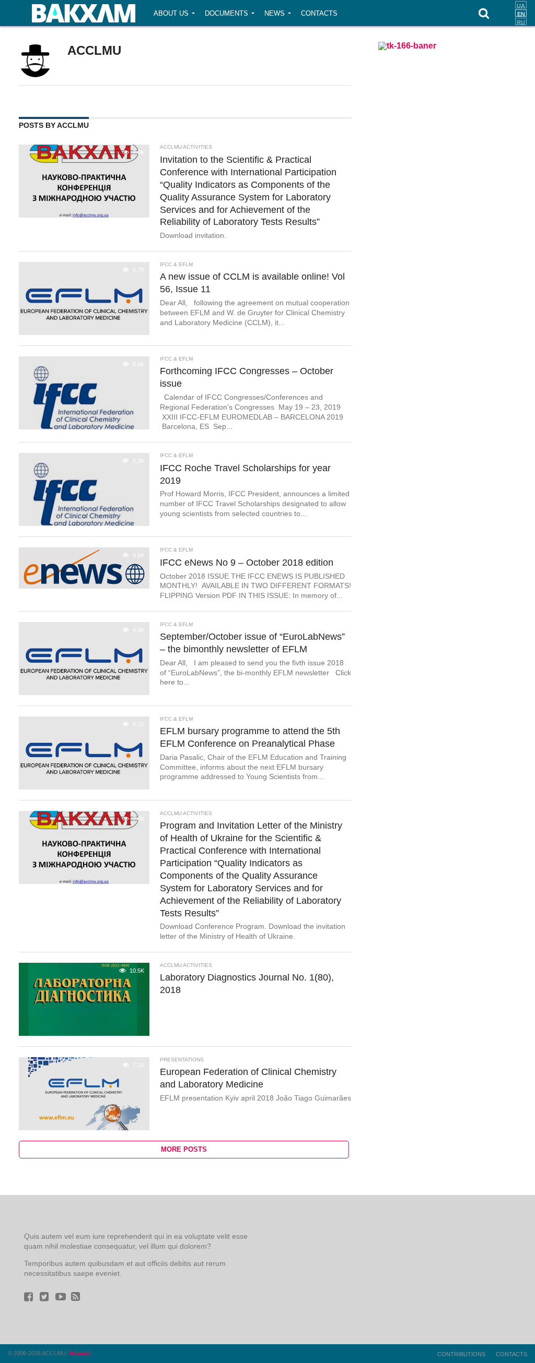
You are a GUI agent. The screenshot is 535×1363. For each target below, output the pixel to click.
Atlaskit (79, 1353)
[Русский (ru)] (521, 21)
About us (171, 13)
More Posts (184, 1149)
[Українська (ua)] (521, 4)
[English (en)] (521, 13)
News (274, 13)
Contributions (461, 1354)
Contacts (319, 13)
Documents (226, 13)
